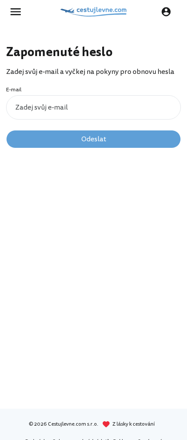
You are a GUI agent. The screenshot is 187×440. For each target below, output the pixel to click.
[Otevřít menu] (18, 11)
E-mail (13, 89)
